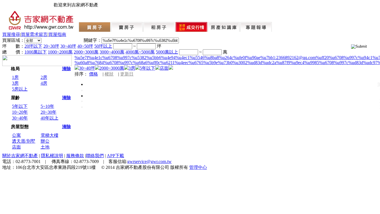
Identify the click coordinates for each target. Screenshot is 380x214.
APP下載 (115, 155)
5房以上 (20, 89)
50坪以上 (103, 46)
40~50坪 (85, 46)
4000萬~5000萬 (140, 52)
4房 (44, 83)
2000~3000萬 (86, 52)
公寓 (16, 135)
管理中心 (198, 167)
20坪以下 (33, 46)
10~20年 (20, 112)
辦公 (45, 141)
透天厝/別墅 (23, 141)
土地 (45, 147)
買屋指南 (57, 34)
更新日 (127, 74)
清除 (66, 68)
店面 (16, 147)
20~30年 (48, 112)
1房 (15, 77)
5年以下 (20, 106)
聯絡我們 (95, 155)
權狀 (109, 74)
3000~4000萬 (112, 52)
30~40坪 (68, 46)
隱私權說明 (52, 155)
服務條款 (75, 155)
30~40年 (20, 118)
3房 (15, 83)
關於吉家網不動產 (20, 155)
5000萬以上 (167, 52)
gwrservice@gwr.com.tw (149, 161)
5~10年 (47, 106)
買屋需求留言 (34, 34)
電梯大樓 (49, 135)
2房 (44, 77)
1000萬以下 (35, 52)
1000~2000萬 (60, 52)
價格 (93, 74)
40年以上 (49, 118)
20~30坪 (51, 46)
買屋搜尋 (11, 34)
